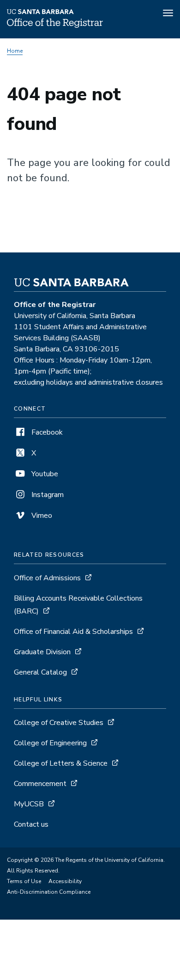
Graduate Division (43, 652)
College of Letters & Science (61, 763)
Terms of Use (24, 881)
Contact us (31, 824)
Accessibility (65, 881)
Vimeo (41, 515)
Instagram (47, 495)
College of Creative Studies (59, 723)
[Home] (55, 25)
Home (15, 51)
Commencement (41, 784)
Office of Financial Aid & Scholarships (73, 631)
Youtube (44, 474)
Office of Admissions (47, 578)
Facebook (46, 432)
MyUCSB (29, 804)
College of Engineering (51, 743)
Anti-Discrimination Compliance (48, 892)
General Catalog (40, 672)
